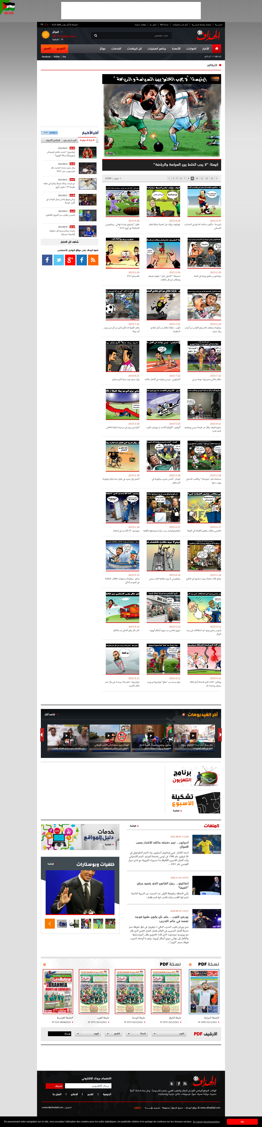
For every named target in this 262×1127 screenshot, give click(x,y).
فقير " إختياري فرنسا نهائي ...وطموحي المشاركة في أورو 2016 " (122, 226)
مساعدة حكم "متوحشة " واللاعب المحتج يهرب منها (203, 480)
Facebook (46, 56)
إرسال (67, 1033)
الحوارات (191, 49)
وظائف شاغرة (140, 24)
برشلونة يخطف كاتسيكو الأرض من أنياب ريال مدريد (203, 329)
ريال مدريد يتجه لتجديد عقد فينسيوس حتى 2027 (63, 169)
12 (207, 178)
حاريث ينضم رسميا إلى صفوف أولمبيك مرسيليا (62, 232)
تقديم (90, 1094)
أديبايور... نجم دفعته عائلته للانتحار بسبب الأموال (162, 844)
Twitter (56, 56)
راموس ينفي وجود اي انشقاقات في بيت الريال (203, 632)
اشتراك (58, 1086)
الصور (47, 49)
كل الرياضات (134, 49)
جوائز (102, 49)
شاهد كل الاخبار (70, 242)
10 (197, 178)
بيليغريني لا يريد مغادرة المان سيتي (164, 578)
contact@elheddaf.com (52, 1107)
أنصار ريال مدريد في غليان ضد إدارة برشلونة (121, 479)
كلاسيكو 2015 (133, 276)
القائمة (176, 810)
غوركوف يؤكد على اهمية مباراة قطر (164, 224)
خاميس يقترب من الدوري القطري (60, 215)
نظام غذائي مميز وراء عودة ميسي (206, 379)
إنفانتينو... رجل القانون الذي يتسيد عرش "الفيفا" (163, 885)
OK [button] (242, 1122)
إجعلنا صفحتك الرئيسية (201, 24)
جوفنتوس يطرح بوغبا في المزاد (207, 276)
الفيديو (61, 49)
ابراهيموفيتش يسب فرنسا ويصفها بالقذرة (161, 530)
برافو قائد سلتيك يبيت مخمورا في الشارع (203, 578)
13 (212, 178)
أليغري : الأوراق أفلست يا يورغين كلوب (163, 427)
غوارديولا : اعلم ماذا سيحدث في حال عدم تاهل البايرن (122, 683)
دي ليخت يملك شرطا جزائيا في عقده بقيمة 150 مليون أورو (59, 185)
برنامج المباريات (157, 49)
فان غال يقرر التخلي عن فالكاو (126, 630)
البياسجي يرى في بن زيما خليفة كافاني (122, 427)
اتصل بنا (153, 24)
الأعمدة (176, 49)
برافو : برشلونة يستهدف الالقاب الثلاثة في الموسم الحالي (122, 580)
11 (202, 178)
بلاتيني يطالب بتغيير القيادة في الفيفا (204, 530)
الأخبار (205, 49)
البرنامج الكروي (53, 140)
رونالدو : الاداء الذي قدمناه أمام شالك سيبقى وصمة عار (205, 683)
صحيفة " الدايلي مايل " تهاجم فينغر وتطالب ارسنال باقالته (164, 278)
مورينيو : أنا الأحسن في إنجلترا (126, 530)
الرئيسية (218, 24)
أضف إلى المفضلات (180, 24)
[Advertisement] (131, 10)
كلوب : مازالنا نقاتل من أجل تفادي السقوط (165, 329)
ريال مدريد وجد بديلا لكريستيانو (125, 379)
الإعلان (74, 1094)
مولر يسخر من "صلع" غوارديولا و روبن (163, 682)
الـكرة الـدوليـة (87, 140)
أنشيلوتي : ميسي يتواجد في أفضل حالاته (162, 379)
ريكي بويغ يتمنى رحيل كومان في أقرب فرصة (60, 201)
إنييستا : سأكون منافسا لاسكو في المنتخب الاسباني (202, 226)
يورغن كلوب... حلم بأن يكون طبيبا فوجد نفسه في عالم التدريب (162, 919)
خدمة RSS (164, 24)
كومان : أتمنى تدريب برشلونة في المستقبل (166, 480)
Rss (64, 56)
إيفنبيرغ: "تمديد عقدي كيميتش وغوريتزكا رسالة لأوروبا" (61, 153)
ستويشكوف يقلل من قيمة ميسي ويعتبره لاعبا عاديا (203, 429)
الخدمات (116, 49)
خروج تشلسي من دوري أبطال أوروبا (165, 630)
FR (42, 24)
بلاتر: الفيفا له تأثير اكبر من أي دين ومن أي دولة (121, 329)
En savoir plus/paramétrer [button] (206, 1121)
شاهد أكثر (50, 714)
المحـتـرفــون (69, 140)
